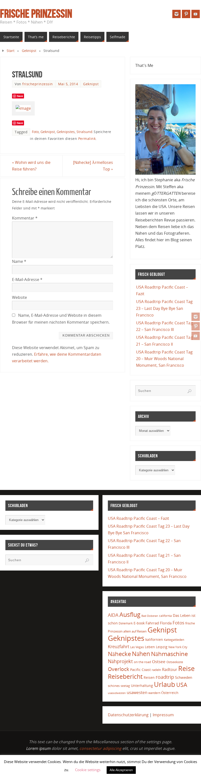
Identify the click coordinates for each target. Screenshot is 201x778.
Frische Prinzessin (36, 14)
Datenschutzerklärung (128, 714)
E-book (139, 623)
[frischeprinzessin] (195, 317)
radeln (156, 670)
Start (10, 50)
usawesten (137, 692)
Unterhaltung (142, 685)
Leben (150, 646)
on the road (142, 662)
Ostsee (158, 661)
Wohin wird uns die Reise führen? (31, 166)
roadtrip (165, 677)
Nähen (141, 654)
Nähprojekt (120, 661)
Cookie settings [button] (87, 769)
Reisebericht (125, 676)
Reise (186, 668)
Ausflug (129, 614)
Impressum (163, 714)
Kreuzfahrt (118, 646)
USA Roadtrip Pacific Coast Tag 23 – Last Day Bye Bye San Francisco (164, 308)
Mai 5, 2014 (68, 84)
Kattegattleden (174, 640)
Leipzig (161, 646)
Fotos (178, 622)
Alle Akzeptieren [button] (121, 770)
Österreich (169, 692)
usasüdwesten (117, 693)
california (165, 616)
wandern (154, 693)
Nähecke (119, 654)
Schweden (183, 677)
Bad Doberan (149, 616)
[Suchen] (189, 391)
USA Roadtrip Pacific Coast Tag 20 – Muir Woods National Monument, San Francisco (164, 358)
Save (20, 96)
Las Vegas (137, 647)
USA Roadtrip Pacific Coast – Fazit (138, 518)
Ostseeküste (174, 662)
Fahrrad (152, 622)
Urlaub (164, 684)
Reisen (149, 677)
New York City (177, 647)
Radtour (169, 669)
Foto (35, 131)
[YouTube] (195, 336)
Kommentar (25, 218)
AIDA (113, 615)
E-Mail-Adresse (27, 279)
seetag (125, 686)
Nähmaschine (169, 654)
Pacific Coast (140, 669)
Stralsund (84, 131)
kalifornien (154, 639)
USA (181, 685)
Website (19, 297)
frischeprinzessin (37, 84)
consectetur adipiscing (100, 748)
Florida (166, 623)
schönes (114, 685)
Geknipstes (66, 131)
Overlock (118, 668)
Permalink (87, 138)
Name (19, 261)
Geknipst (29, 50)
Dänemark (126, 623)
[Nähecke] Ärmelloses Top (93, 166)
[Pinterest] (195, 326)
